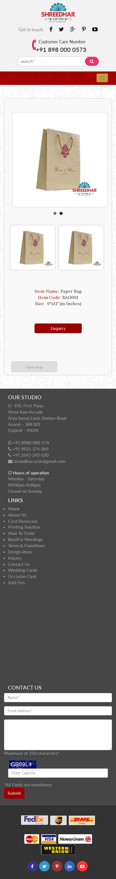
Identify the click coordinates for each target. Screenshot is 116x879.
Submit (14, 792)
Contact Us (19, 564)
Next (13, 157)
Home (13, 508)
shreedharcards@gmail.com (39, 461)
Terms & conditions (26, 545)
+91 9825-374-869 (31, 448)
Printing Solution (24, 526)
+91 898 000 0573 (61, 49)
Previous (13, 247)
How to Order (21, 533)
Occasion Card (22, 576)
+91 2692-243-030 (31, 454)
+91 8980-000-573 (31, 442)
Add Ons (16, 582)
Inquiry (58, 328)
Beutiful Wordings (25, 539)
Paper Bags (34, 367)
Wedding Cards (22, 570)
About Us (17, 514)
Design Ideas (20, 551)
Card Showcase (22, 520)
